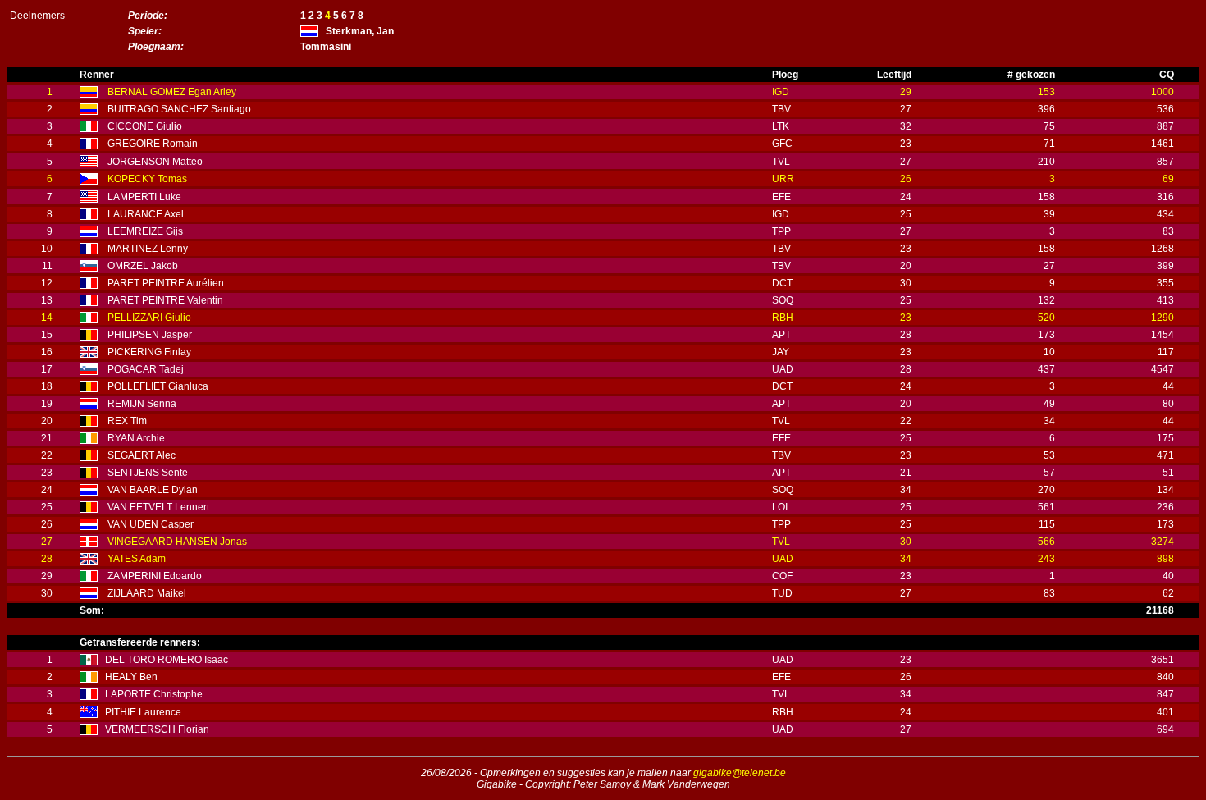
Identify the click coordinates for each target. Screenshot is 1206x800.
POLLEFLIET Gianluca (157, 386)
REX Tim (127, 421)
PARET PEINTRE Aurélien (165, 283)
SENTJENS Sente (147, 472)
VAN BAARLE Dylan (152, 490)
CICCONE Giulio (144, 126)
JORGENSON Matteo (155, 161)
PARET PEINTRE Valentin (165, 300)
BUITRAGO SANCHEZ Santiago (179, 109)
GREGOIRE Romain (152, 143)
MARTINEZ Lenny (147, 248)
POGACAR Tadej (145, 369)
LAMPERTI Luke (144, 197)
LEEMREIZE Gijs (145, 231)
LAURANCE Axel (145, 214)
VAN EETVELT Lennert (158, 507)
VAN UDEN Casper (150, 524)
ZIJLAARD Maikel (146, 593)
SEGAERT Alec (141, 455)
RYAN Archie (136, 438)
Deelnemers (37, 15)
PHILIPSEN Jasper (149, 335)
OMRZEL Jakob (142, 266)
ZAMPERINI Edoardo (154, 576)
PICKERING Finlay (149, 352)
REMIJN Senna (141, 403)
